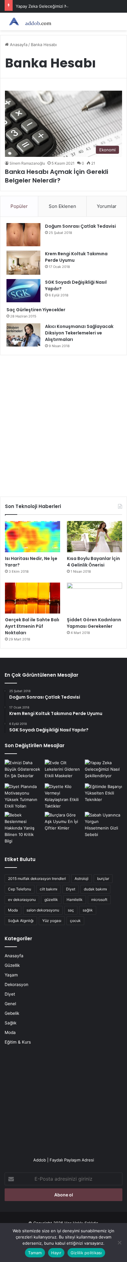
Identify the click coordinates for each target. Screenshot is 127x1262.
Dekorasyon (16, 984)
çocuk (75, 920)
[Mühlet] (29, 21)
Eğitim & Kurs (18, 1042)
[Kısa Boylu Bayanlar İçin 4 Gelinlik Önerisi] (94, 536)
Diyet (70, 889)
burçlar (103, 878)
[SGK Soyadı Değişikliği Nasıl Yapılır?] (23, 290)
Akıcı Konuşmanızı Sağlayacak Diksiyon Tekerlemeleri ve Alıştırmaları (79, 332)
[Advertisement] (63, 423)
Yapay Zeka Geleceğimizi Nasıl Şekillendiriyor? (60, 6)
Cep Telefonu (19, 889)
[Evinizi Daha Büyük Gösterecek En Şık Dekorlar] (23, 770)
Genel (10, 1003)
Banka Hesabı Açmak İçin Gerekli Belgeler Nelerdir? (56, 176)
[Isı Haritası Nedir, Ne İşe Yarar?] (32, 536)
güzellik (51, 899)
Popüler (19, 206)
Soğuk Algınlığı (21, 920)
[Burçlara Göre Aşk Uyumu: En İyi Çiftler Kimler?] (63, 822)
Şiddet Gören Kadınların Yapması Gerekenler (94, 623)
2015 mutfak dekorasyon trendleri (37, 878)
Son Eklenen (62, 206)
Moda (13, 910)
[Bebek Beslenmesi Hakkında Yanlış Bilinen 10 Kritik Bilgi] (23, 828)
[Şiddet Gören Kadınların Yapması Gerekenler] (94, 598)
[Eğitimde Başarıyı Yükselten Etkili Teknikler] (103, 794)
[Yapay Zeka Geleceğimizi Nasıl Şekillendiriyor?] (103, 770)
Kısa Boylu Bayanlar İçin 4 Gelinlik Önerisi (93, 561)
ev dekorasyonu (22, 899)
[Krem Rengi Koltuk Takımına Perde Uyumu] (23, 263)
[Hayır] (119, 1242)
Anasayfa (18, 44)
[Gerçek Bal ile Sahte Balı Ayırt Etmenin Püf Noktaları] (32, 598)
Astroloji (81, 878)
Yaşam (11, 974)
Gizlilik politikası (86, 1252)
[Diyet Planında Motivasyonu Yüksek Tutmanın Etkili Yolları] (23, 796)
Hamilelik (75, 899)
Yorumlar (107, 206)
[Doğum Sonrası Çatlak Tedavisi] (23, 234)
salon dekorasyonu (43, 910)
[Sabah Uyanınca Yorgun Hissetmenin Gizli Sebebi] (103, 825)
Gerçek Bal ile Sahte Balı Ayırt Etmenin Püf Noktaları (32, 626)
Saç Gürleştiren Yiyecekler (36, 310)
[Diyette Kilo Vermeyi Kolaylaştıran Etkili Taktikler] (63, 796)
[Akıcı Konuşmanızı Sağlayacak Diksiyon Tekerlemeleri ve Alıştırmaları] (23, 335)
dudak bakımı (95, 889)
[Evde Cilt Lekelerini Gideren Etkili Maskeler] (63, 770)
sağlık (88, 910)
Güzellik (12, 965)
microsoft (99, 899)
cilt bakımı (48, 889)
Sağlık (10, 1022)
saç (71, 910)
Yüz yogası (51, 920)
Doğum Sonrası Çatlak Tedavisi (80, 226)
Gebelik (12, 1013)
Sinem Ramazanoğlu (27, 163)
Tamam (35, 1252)
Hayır (56, 1252)
